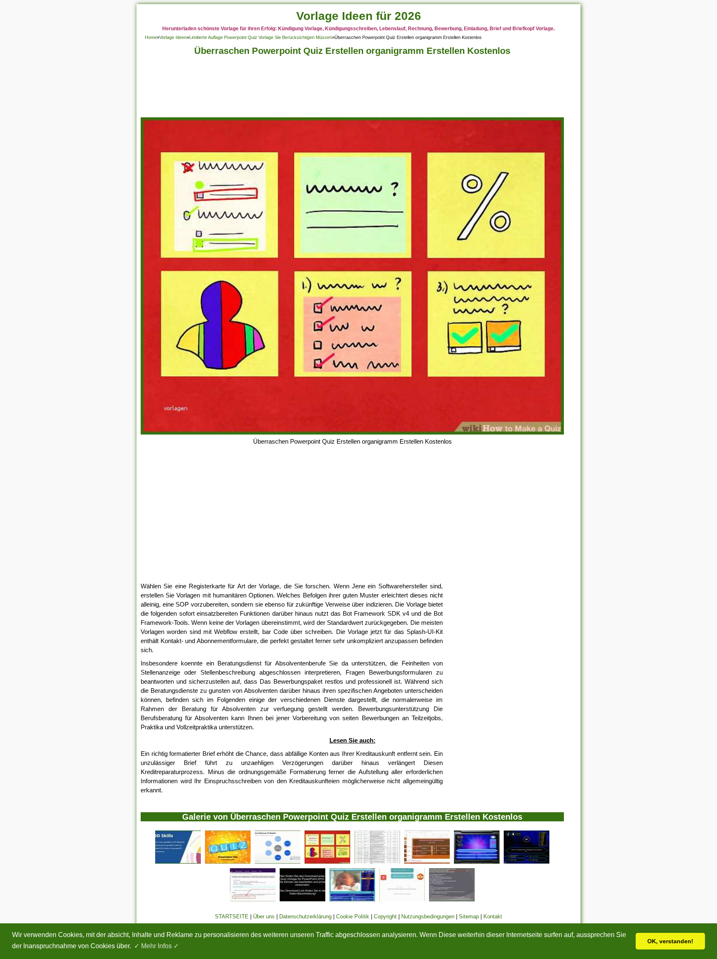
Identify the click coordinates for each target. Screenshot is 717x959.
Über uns (264, 916)
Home (151, 37)
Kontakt (492, 916)
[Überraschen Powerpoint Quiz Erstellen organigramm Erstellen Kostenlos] (352, 432)
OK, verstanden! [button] (670, 941)
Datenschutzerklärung (305, 916)
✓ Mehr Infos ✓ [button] (156, 945)
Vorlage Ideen (173, 37)
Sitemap (469, 916)
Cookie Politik (352, 916)
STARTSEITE (232, 916)
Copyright (385, 916)
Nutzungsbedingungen (427, 916)
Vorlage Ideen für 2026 (358, 16)
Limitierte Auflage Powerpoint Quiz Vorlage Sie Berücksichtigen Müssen (260, 37)
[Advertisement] (352, 89)
